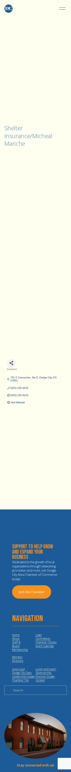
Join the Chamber (31, 592)
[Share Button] (11, 363)
